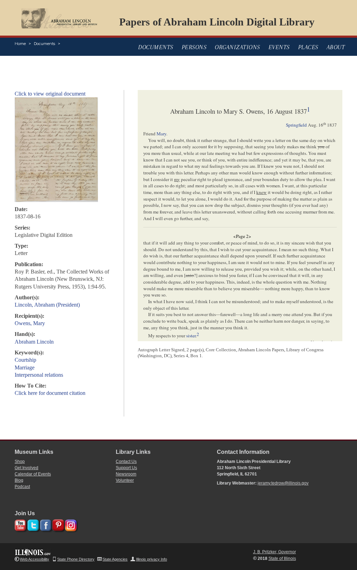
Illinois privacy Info (151, 559)
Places (308, 47)
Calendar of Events (33, 474)
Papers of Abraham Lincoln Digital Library (216, 22)
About (336, 47)
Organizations (237, 47)
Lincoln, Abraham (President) (47, 305)
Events (279, 47)
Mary (161, 133)
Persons (194, 47)
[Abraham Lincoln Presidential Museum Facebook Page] (45, 524)
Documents (44, 43)
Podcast (22, 486)
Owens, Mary (30, 323)
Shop (20, 461)
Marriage (25, 367)
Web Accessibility (34, 559)
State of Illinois (282, 558)
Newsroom (126, 474)
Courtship (25, 360)
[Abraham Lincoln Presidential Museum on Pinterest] (57, 524)
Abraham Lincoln (34, 342)
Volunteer (125, 480)
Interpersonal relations (39, 375)
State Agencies (115, 559)
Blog (19, 480)
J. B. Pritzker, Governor (274, 551)
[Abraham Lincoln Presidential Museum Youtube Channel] (20, 524)
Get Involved (26, 467)
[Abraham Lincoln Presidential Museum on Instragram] (70, 524)
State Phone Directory (75, 559)
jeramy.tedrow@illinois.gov (283, 483)
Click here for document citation (50, 393)
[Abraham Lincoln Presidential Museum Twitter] (32, 524)
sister (191, 336)
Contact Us (126, 461)
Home (20, 43)
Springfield (296, 125)
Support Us (126, 467)
